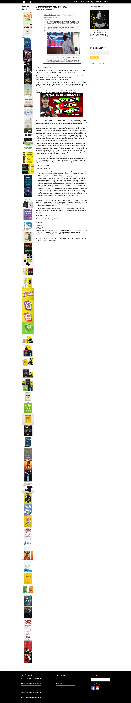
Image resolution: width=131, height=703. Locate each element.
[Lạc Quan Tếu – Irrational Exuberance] (28, 453)
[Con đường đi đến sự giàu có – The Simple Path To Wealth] (28, 146)
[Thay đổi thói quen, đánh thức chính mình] (28, 112)
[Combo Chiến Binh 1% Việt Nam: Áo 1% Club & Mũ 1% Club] (28, 487)
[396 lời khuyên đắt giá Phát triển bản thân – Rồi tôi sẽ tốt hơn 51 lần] (28, 328)
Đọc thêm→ (93, 38)
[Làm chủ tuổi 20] (28, 476)
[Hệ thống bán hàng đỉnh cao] (28, 566)
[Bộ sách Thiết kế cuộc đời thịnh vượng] (28, 351)
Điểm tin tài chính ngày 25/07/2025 (31, 688)
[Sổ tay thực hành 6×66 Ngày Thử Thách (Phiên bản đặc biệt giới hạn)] (28, 464)
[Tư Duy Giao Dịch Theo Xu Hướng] (28, 29)
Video (98, 2)
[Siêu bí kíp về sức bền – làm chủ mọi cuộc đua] (28, 78)
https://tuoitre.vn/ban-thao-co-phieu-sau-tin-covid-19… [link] (57, 77)
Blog (76, 2)
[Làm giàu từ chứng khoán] (28, 589)
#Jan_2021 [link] (39, 229)
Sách (82, 2)
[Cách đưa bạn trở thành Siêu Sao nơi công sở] (28, 55)
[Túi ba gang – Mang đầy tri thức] (28, 203)
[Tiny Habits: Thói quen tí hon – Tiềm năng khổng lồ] (28, 282)
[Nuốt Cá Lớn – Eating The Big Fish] (28, 498)
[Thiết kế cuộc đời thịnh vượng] (28, 430)
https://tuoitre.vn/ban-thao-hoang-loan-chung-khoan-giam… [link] (52, 79)
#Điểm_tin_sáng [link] (40, 227)
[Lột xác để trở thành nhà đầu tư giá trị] (28, 623)
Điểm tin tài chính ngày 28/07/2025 (31, 683)
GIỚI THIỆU (90, 2)
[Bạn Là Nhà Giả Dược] (28, 123)
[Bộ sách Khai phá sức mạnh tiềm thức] (28, 373)
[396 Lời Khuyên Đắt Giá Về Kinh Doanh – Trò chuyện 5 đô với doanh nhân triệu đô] (28, 316)
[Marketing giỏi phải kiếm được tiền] (28, 635)
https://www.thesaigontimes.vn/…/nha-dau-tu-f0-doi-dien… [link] (58, 122)
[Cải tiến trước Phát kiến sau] (28, 226)
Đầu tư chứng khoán (47, 238)
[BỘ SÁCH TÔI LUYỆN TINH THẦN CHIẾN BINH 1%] (28, 260)
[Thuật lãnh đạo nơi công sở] (28, 67)
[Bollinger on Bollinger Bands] (28, 135)
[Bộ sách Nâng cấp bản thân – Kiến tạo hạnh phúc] (28, 271)
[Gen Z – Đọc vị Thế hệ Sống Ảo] (28, 521)
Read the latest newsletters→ (98, 63)
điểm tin (60, 238)
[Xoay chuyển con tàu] (28, 44)
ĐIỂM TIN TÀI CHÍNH (69, 238)
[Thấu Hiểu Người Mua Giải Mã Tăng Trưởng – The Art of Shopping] (28, 510)
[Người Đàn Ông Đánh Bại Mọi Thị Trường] (28, 646)
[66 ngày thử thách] (28, 578)
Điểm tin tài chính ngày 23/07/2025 (31, 697)
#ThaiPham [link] (39, 225)
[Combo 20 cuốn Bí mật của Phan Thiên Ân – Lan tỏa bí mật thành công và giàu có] (28, 339)
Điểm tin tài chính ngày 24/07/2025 (31, 692)
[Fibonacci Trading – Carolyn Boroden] (28, 441)
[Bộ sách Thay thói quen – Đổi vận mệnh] (28, 362)
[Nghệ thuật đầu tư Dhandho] (28, 612)
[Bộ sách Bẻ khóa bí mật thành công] (28, 385)
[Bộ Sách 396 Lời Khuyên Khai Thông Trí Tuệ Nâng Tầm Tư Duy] (28, 294)
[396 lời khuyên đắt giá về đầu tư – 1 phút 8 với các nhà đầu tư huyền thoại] (28, 305)
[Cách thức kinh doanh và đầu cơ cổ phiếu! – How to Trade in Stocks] (28, 237)
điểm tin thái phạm (50, 240)
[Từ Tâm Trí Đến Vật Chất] (28, 101)
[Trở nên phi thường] (28, 89)
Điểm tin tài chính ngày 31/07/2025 (31, 679)
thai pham (51, 10)
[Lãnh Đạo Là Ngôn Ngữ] (28, 36)
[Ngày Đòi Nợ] (28, 657)
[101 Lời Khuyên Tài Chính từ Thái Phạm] (28, 192)
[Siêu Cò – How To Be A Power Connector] (28, 407)
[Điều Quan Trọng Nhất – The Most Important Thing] (28, 544)
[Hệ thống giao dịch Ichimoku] (28, 601)
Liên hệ (106, 2)
